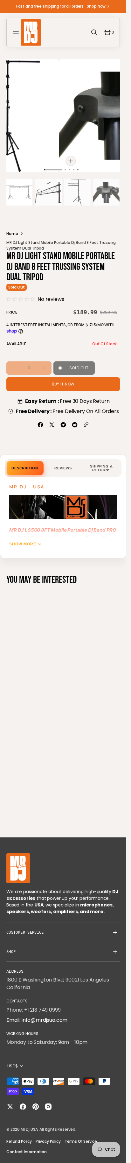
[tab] (25, 464)
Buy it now (63, 380)
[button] (17, 32)
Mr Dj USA (29, 1129)
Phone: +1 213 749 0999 (33, 1010)
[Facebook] (40, 421)
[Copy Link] (86, 421)
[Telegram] (63, 421)
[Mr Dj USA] (31, 32)
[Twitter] (52, 421)
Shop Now (96, 6)
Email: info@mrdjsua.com (36, 1020)
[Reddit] (75, 421)
